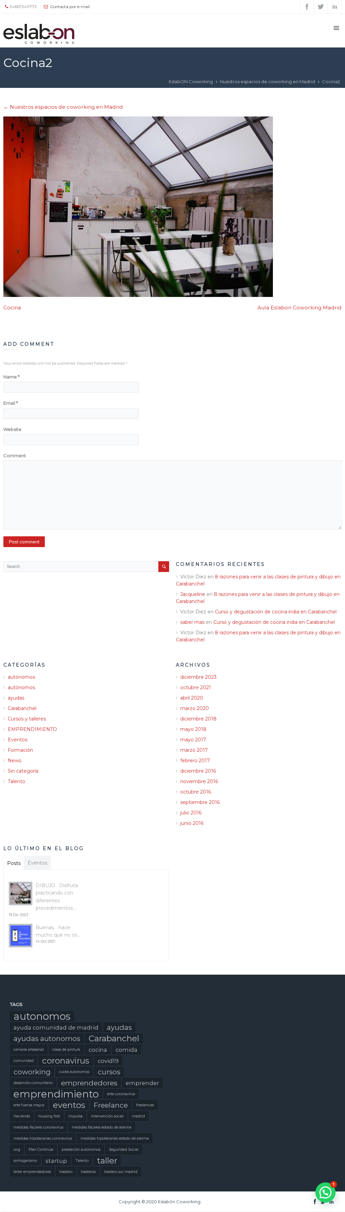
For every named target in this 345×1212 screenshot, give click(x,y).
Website (12, 429)
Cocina (12, 307)
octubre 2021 (195, 687)
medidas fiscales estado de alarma (101, 1127)
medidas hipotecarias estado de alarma (115, 1138)
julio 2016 (190, 813)
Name (11, 376)
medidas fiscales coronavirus (38, 1127)
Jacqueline (192, 594)
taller (107, 1160)
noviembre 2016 (199, 781)
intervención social (107, 1116)
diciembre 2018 (198, 719)
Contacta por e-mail (70, 6)
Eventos (17, 740)
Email (10, 403)
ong (16, 1149)
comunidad (23, 1060)
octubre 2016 (195, 792)
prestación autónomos (81, 1149)
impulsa (75, 1116)
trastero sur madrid (120, 1172)
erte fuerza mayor (28, 1105)
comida (126, 1049)
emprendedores (89, 1083)
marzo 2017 (194, 750)
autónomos (21, 677)
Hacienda (21, 1116)
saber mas (192, 622)
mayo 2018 (193, 729)
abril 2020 (191, 698)
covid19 (108, 1060)
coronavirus (65, 1060)
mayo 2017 (193, 740)
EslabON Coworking (191, 81)
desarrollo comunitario (33, 1083)
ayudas (16, 698)
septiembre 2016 (200, 802)
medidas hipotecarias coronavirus (42, 1138)
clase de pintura (66, 1049)
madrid (138, 1116)
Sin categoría (23, 771)
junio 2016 (191, 823)
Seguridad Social (123, 1149)
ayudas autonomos (46, 1038)
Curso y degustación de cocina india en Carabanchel (276, 612)
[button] (325, 1192)
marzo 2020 (194, 708)
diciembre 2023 (198, 677)
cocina (98, 1049)
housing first (49, 1116)
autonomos (41, 1016)
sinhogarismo (25, 1160)
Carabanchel (22, 708)
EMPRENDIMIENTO (32, 729)
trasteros (88, 1172)
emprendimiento (56, 1094)
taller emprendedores (32, 1172)
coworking (32, 1072)
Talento (16, 781)
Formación (20, 750)
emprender (142, 1083)
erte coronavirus (121, 1094)
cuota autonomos (74, 1072)
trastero (65, 1172)
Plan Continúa (41, 1149)
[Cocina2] (172, 206)
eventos (69, 1105)
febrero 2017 (195, 761)
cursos (109, 1072)
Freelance (111, 1105)
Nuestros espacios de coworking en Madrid (267, 81)
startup (56, 1160)
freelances (145, 1105)
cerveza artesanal (28, 1049)
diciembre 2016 (198, 771)
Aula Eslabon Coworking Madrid (299, 307)
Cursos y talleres (27, 719)
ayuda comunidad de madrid (55, 1027)
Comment (14, 455)
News (14, 761)
